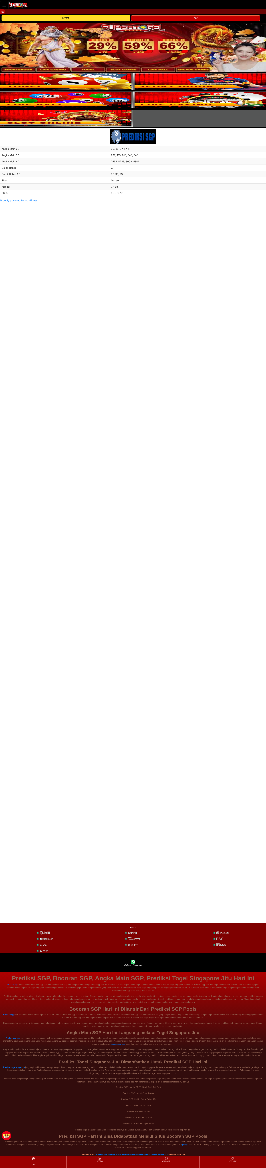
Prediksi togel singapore (14, 1067)
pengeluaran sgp (118, 1044)
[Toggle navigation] (4, 5)
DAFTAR (66, 18)
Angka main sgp (13, 1038)
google (185, 1144)
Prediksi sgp (12, 984)
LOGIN (195, 18)
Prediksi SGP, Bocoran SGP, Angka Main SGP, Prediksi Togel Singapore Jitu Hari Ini (131, 1154)
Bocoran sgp (8, 1014)
